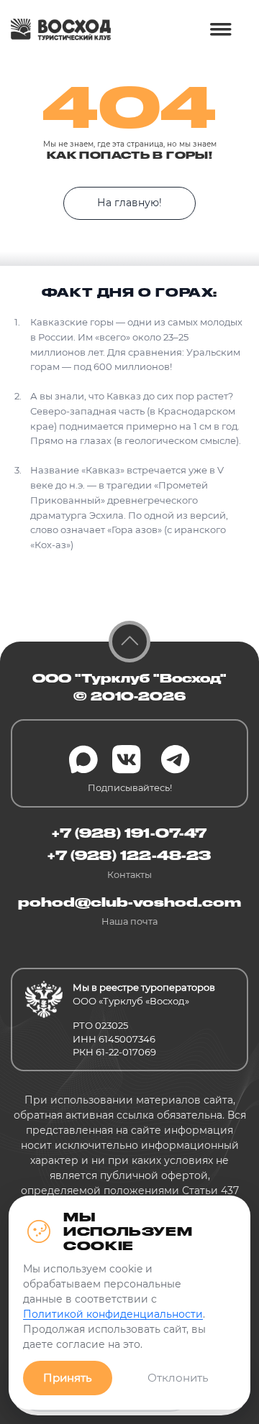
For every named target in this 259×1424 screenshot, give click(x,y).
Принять (67, 1377)
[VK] (126, 759)
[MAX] (83, 759)
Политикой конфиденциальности (113, 1314)
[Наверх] (129, 641)
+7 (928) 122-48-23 (129, 855)
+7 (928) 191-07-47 (129, 833)
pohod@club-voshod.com (129, 901)
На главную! (129, 202)
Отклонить (178, 1377)
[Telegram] (175, 759)
